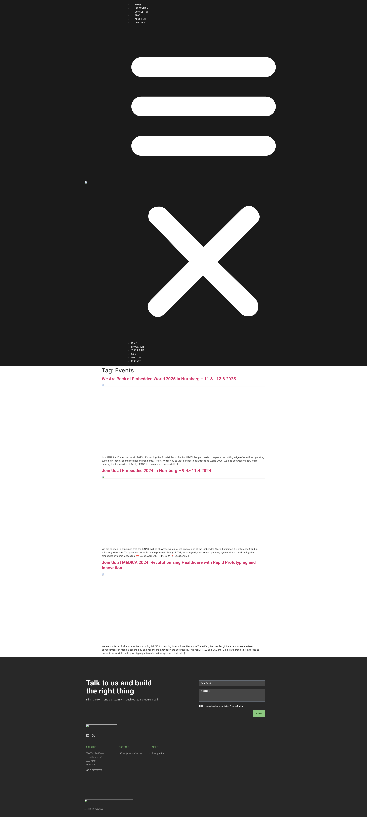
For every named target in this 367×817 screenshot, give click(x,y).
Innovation (141, 8)
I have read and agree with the (222, 706)
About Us (140, 19)
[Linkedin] (87, 735)
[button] (203, 182)
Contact (140, 22)
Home (138, 4)
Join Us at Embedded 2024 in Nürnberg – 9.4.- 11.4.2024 (156, 470)
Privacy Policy (236, 706)
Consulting (142, 11)
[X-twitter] (93, 735)
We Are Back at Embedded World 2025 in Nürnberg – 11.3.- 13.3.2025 (169, 378)
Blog (137, 15)
